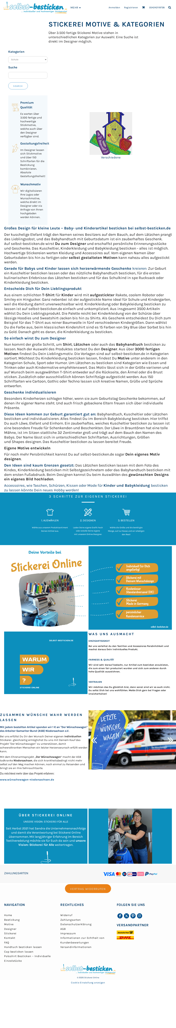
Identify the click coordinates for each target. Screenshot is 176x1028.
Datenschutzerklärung (75, 924)
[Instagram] (139, 915)
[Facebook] (120, 915)
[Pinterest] (133, 915)
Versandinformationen (75, 947)
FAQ (6, 942)
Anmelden (114, 7)
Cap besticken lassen (19, 951)
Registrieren (131, 7)
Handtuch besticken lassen (23, 947)
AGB (63, 929)
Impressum (68, 933)
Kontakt (9, 937)
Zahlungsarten (70, 919)
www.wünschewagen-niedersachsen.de (27, 779)
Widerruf (66, 915)
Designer (10, 929)
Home (8, 915)
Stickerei (10, 933)
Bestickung (12, 919)
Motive (9, 924)
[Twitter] (126, 915)
